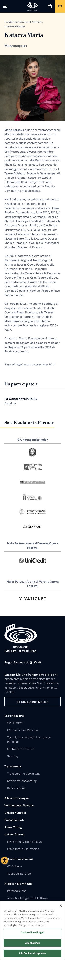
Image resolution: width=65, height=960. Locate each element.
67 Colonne (14, 866)
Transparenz (12, 766)
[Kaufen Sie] (60, 6)
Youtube (39, 662)
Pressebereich (14, 820)
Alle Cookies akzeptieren (32, 953)
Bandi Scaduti (16, 788)
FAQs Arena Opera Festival (24, 842)
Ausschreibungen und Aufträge (27, 898)
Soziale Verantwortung (22, 781)
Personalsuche (16, 891)
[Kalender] (50, 6)
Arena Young (13, 827)
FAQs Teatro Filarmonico (23, 849)
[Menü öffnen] (5, 6)
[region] (32, 930)
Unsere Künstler (15, 813)
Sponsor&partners (19, 873)
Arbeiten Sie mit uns (18, 884)
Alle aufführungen (16, 798)
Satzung (12, 756)
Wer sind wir (15, 723)
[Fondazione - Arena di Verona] (32, 6)
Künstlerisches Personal (22, 730)
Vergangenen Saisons (19, 805)
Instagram (31, 662)
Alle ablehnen (32, 942)
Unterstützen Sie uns (18, 859)
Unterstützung (14, 834)
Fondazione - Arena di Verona (20, 637)
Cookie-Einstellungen (32, 932)
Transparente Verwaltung (23, 774)
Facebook (35, 662)
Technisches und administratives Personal (29, 740)
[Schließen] (61, 906)
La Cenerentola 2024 (21, 399)
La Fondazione (14, 716)
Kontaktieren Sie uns (20, 749)
